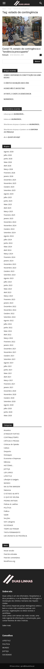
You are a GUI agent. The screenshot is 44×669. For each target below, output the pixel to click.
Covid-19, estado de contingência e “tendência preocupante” (21, 50)
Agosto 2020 (8, 405)
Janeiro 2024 (8, 261)
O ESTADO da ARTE (11, 493)
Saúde (6, 515)
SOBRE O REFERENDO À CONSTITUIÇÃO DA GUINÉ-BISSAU (22, 76)
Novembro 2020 (10, 394)
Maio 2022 (8, 331)
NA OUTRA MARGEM (12, 486)
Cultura (6, 448)
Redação (5, 55)
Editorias (7, 462)
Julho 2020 (8, 408)
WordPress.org (9, 561)
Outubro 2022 (9, 313)
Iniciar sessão (9, 550)
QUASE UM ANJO (14, 137)
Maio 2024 (8, 246)
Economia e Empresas (12, 458)
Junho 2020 (8, 412)
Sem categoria (9, 522)
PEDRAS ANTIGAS (11, 501)
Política (6, 511)
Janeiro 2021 (8, 387)
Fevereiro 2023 (9, 299)
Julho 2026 (8, 155)
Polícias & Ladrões (11, 504)
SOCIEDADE (8, 525)
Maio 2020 (8, 415)
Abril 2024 (7, 250)
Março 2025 (8, 211)
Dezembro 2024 (10, 222)
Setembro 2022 (9, 317)
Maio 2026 (8, 162)
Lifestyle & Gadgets (11, 479)
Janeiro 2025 (8, 218)
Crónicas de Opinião (11, 444)
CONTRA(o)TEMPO (11, 437)
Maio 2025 (8, 204)
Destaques (8, 455)
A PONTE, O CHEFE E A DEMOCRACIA (17, 94)
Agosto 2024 (8, 236)
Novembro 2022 (10, 310)
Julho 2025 (8, 197)
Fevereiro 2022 (9, 341)
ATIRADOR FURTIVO (11, 434)
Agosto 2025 (8, 194)
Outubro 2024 (9, 229)
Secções (7, 518)
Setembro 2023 (9, 275)
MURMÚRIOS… (9, 99)
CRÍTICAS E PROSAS (11, 441)
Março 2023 (8, 296)
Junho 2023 (8, 285)
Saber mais (6, 625)
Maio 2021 (8, 373)
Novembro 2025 (10, 183)
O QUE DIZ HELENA (11, 497)
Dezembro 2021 (10, 349)
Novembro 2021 (10, 352)
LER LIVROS (8, 472)
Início (4, 9)
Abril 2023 (7, 292)
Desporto (7, 451)
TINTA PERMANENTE (12, 532)
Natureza (7, 490)
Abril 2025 (7, 208)
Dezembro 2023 (10, 264)
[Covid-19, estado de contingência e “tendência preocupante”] (22, 31)
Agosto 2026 (8, 151)
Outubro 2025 (9, 187)
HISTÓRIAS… (8, 465)
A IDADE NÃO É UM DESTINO (14, 88)
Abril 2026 (7, 166)
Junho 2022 (8, 327)
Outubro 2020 (9, 398)
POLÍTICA (7, 508)
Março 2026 (8, 169)
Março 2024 (8, 254)
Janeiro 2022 (8, 345)
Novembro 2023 (10, 268)
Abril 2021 (7, 377)
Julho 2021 (8, 366)
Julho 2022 (8, 324)
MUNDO (7, 483)
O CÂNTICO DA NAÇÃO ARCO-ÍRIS (16, 83)
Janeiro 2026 (8, 176)
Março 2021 (8, 380)
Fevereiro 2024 (9, 257)
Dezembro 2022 (10, 306)
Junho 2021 (8, 370)
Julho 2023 (8, 282)
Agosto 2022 (8, 320)
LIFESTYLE (8, 476)
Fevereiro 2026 (9, 173)
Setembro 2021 (9, 359)
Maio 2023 (8, 289)
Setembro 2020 (9, 401)
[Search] (40, 3)
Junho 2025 (8, 201)
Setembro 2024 (9, 232)
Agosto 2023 (8, 278)
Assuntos (7, 430)
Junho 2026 (8, 159)
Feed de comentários (12, 558)
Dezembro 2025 (10, 180)
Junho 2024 (8, 243)
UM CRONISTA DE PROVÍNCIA (15, 536)
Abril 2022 (7, 334)
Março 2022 (8, 338)
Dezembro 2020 (10, 391)
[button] (4, 3)
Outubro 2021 (9, 356)
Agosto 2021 (8, 363)
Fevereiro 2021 (9, 384)
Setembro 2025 (9, 190)
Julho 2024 (8, 239)
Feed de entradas (10, 554)
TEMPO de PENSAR (11, 529)
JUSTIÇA (7, 469)
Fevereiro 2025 (9, 215)
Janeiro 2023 (8, 303)
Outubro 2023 (9, 271)
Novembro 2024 (10, 225)
